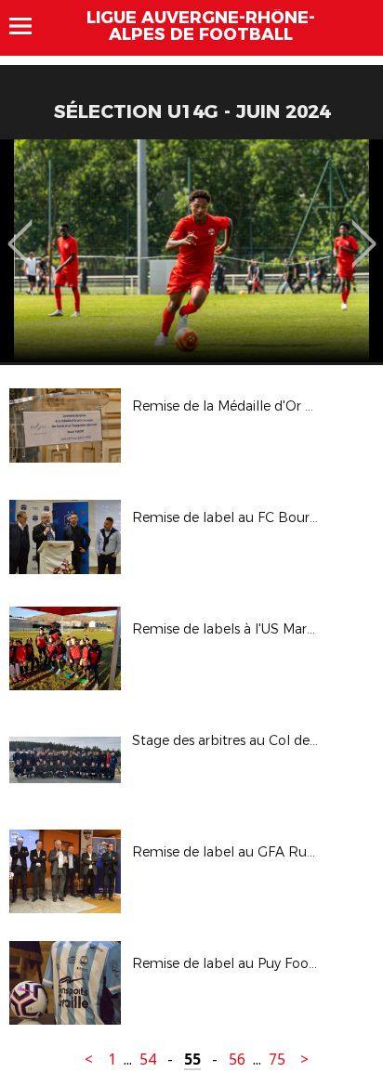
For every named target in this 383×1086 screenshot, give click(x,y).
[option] (191, 250)
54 (147, 1059)
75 (277, 1059)
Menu (29, 26)
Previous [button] (20, 230)
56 (237, 1059)
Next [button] (364, 230)
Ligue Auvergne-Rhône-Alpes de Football (200, 26)
